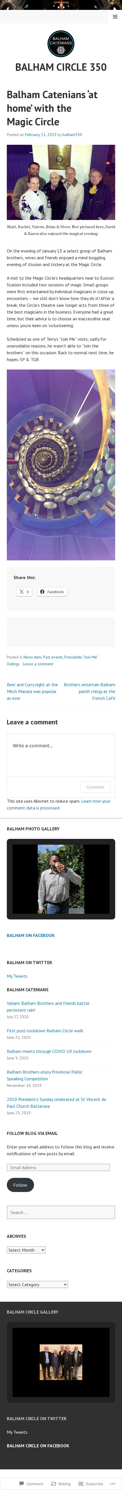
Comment (95, 787)
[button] (48, 898)
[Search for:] (61, 1212)
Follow (20, 1185)
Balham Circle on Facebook (38, 1445)
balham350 (72, 134)
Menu (115, 17)
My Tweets (17, 976)
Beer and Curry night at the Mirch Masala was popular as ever (32, 691)
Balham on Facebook (31, 935)
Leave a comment (38, 663)
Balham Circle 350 (61, 67)
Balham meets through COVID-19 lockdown (49, 1051)
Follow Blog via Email (32, 1133)
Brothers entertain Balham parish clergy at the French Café (89, 691)
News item (32, 657)
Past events (53, 657)
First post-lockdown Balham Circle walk (45, 1030)
